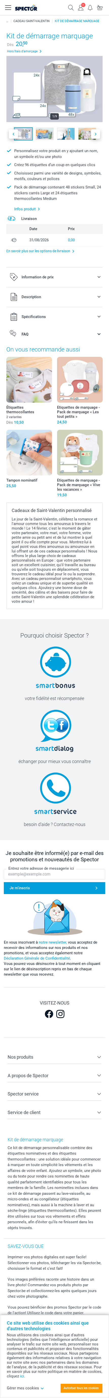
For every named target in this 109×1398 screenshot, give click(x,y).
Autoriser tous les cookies (81, 1388)
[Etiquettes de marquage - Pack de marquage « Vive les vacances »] (80, 452)
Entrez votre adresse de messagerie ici (41, 868)
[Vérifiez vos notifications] (90, 7)
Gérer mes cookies (23, 1388)
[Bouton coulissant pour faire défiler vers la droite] (95, 134)
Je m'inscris (20, 888)
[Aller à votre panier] (100, 7)
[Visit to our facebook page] (49, 1014)
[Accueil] (7, 21)
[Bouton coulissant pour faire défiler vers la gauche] (13, 134)
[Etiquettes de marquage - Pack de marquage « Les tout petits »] (80, 380)
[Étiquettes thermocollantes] (29, 380)
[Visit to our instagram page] (60, 1014)
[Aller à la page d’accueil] (31, 7)
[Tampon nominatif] (29, 452)
